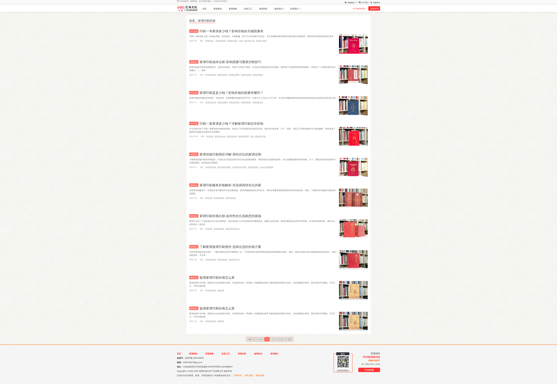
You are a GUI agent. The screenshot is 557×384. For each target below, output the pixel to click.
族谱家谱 (220, 290)
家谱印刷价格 (221, 40)
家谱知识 (193, 62)
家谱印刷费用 (243, 136)
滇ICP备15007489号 (194, 357)
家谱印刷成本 (246, 74)
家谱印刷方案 (234, 259)
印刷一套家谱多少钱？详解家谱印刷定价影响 (231, 123)
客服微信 (351, 2)
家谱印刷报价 (222, 74)
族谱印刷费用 (222, 102)
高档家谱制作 (246, 102)
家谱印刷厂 (210, 40)
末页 (289, 339)
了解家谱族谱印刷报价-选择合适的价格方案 (230, 246)
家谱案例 (218, 8)
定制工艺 (248, 8)
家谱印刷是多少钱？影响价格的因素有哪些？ (231, 92)
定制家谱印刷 (253, 167)
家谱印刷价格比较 (232, 228)
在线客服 (369, 370)
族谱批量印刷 (258, 102)
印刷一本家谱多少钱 (247, 40)
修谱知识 (278, 8)
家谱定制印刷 (234, 102)
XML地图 (249, 375)
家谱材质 (263, 8)
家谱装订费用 (261, 40)
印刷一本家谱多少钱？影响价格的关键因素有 (231, 31)
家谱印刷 (209, 198)
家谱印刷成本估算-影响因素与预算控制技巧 (230, 61)
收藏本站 (376, 2)
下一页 (280, 339)
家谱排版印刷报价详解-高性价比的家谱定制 (230, 154)
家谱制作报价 (232, 40)
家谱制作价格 (220, 136)
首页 (204, 8)
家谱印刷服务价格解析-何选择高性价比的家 (230, 185)
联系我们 (294, 8)
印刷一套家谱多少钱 (258, 136)
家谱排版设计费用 (239, 167)
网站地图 (260, 375)
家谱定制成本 (258, 74)
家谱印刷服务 (231, 198)
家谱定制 (210, 136)
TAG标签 (238, 375)
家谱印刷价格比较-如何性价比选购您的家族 (230, 215)
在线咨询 (374, 8)
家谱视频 (233, 8)
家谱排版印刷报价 (224, 167)
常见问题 (193, 31)
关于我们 (365, 2)
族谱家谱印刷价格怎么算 (217, 277)
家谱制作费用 (234, 74)
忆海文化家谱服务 (266, 167)
